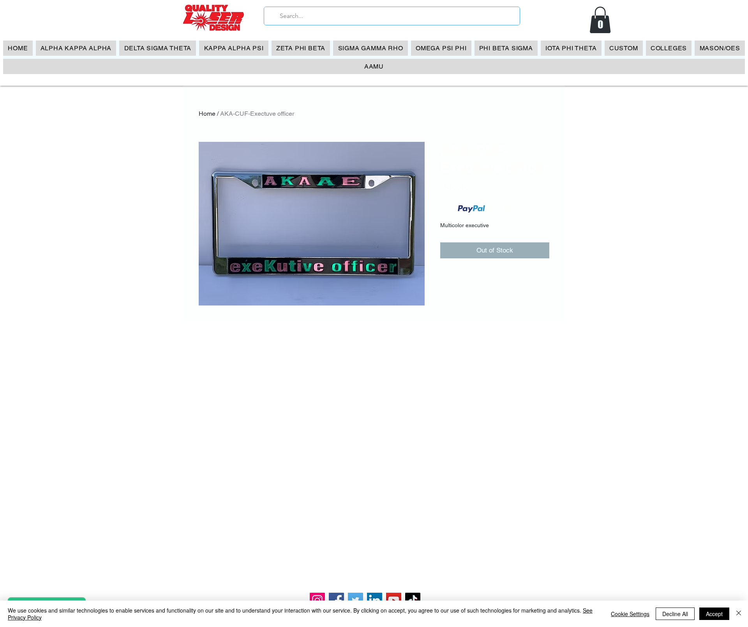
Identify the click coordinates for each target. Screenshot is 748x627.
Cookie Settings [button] (630, 614)
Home (207, 113)
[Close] (738, 614)
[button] (600, 20)
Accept (714, 614)
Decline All (675, 614)
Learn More (501, 209)
